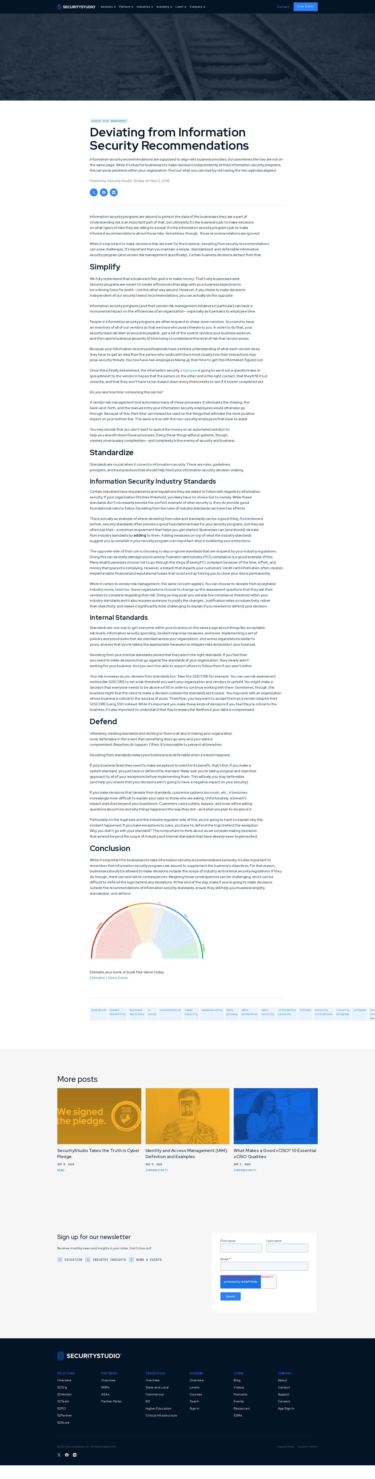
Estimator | (99, 977)
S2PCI (61, 1408)
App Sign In (286, 1408)
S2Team (63, 1401)
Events (239, 1401)
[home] (76, 7)
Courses (196, 1394)
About (282, 1380)
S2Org (62, 1387)
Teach (194, 1401)
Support (283, 1394)
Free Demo (305, 6)
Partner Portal (111, 1401)
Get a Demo (118, 977)
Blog (237, 1380)
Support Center (308, 1446)
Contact (283, 7)
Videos (239, 1387)
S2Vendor (64, 1394)
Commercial (155, 1394)
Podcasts (240, 1394)
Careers (284, 1401)
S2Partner (64, 1415)
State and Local (157, 1387)
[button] (108, 7)
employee (188, 370)
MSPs (105, 1387)
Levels (194, 1387)
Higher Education (158, 1408)
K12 (148, 1401)
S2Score (63, 1422)
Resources (242, 1408)
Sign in (194, 1408)
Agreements (286, 1446)
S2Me (238, 1415)
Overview (64, 1380)
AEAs (105, 1394)
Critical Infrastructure (161, 1415)
